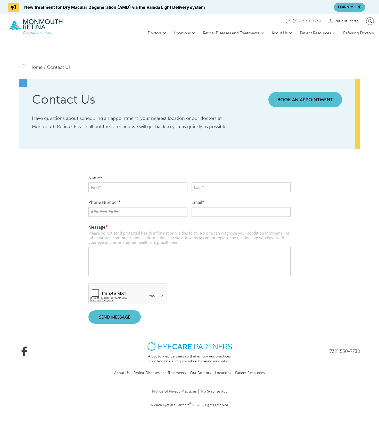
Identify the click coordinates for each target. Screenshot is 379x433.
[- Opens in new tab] (189, 346)
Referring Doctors (358, 33)
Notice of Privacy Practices (174, 391)
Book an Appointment (305, 100)
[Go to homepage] (36, 26)
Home (36, 67)
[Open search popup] (370, 21)
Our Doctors (200, 372)
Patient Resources (315, 33)
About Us (279, 33)
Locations (182, 33)
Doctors (155, 33)
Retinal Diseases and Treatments (231, 33)
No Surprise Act (214, 391)
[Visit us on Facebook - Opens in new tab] (24, 351)
